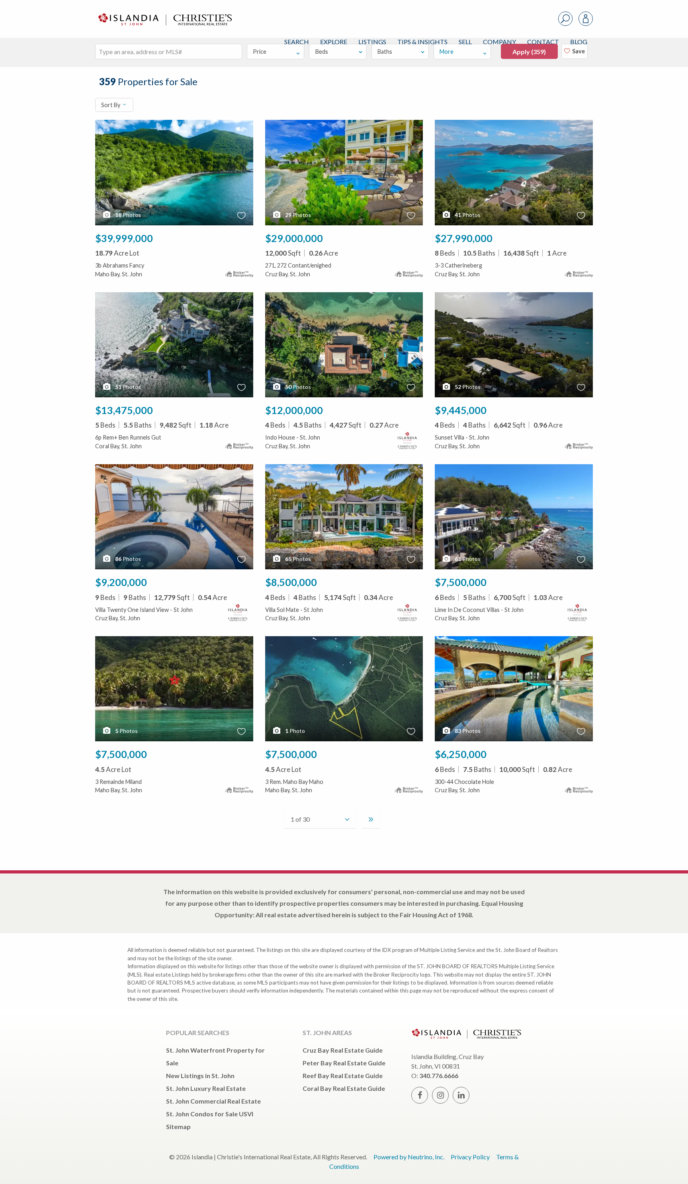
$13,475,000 (124, 410)
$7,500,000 (461, 582)
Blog (578, 41)
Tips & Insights (422, 41)
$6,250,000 (461, 754)
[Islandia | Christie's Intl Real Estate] (164, 12)
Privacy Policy (470, 1157)
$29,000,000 (294, 238)
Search (296, 41)
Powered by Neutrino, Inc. (408, 1157)
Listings (372, 41)
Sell (465, 41)
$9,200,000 (121, 582)
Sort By (111, 105)
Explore (333, 41)
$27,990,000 (464, 238)
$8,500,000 (291, 582)
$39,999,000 (124, 238)
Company (499, 41)
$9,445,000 (461, 410)
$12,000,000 (294, 410)
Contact (543, 41)
